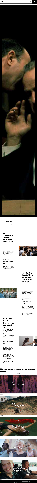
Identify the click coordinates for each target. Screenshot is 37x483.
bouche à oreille (3, 369)
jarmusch (24, 369)
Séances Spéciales (2, 1)
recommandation (31, 369)
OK (29, 482)
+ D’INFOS (1, 394)
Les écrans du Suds (34, 1)
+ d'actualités (18, 373)
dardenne (10, 369)
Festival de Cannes (17, 369)
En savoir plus (25, 482)
